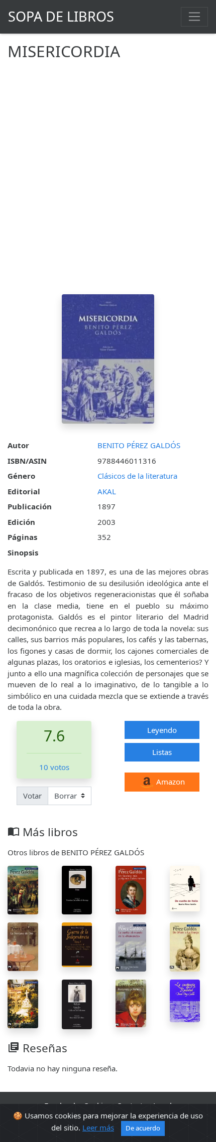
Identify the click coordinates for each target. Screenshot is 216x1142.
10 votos (54, 767)
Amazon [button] (169, 782)
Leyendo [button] (162, 730)
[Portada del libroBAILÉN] (23, 889)
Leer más (98, 1127)
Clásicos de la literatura (137, 476)
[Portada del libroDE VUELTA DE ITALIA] (185, 888)
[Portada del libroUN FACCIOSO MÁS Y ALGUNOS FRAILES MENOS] (131, 889)
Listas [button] (162, 752)
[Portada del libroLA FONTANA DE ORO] (23, 946)
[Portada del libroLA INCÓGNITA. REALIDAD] (185, 1000)
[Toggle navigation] (194, 16)
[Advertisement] (108, 181)
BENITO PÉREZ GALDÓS (138, 445)
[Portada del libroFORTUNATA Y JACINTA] (131, 1003)
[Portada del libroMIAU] (77, 889)
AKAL (106, 491)
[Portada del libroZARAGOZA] (23, 1003)
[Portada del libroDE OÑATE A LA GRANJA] (185, 946)
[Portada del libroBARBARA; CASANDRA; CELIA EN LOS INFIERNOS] (77, 1003)
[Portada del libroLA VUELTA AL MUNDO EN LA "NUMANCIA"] (131, 946)
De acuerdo (143, 1127)
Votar (32, 796)
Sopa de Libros (61, 16)
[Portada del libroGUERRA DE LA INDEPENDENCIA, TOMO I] (77, 944)
